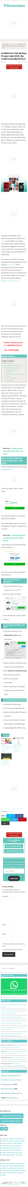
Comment (5, 896)
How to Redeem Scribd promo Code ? (15, 375)
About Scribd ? (8, 363)
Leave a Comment (22, 61)
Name (4, 924)
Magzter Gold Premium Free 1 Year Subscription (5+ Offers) (5, 762)
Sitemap (16, 1185)
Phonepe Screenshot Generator (11, 1075)
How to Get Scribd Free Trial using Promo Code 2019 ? (13, 367)
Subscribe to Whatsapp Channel (12, 1116)
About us (10, 1183)
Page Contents (8, 361)
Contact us (17, 1183)
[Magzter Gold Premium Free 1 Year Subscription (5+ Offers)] (6, 756)
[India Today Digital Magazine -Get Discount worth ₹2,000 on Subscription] (18, 741)
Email (4, 934)
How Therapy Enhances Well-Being (11, 1017)
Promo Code (11, 265)
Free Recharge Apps (8, 1089)
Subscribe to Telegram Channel (11, 1121)
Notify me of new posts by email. (13, 949)
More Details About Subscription (12, 379)
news (3, 241)
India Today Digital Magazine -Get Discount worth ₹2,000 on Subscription (18, 748)
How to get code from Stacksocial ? (12, 371)
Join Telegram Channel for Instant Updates (14, 834)
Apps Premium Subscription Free (12, 1093)
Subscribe (14, 878)
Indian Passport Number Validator (14, 1170)
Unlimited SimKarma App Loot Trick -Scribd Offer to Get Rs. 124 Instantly (6, 748)
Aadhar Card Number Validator (13, 1168)
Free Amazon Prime (8, 1084)
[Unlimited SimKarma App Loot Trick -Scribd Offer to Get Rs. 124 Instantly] (6, 741)
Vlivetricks (14, 5)
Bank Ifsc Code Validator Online (13, 1166)
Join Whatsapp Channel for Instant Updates (14, 67)
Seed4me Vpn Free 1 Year (10, 281)
